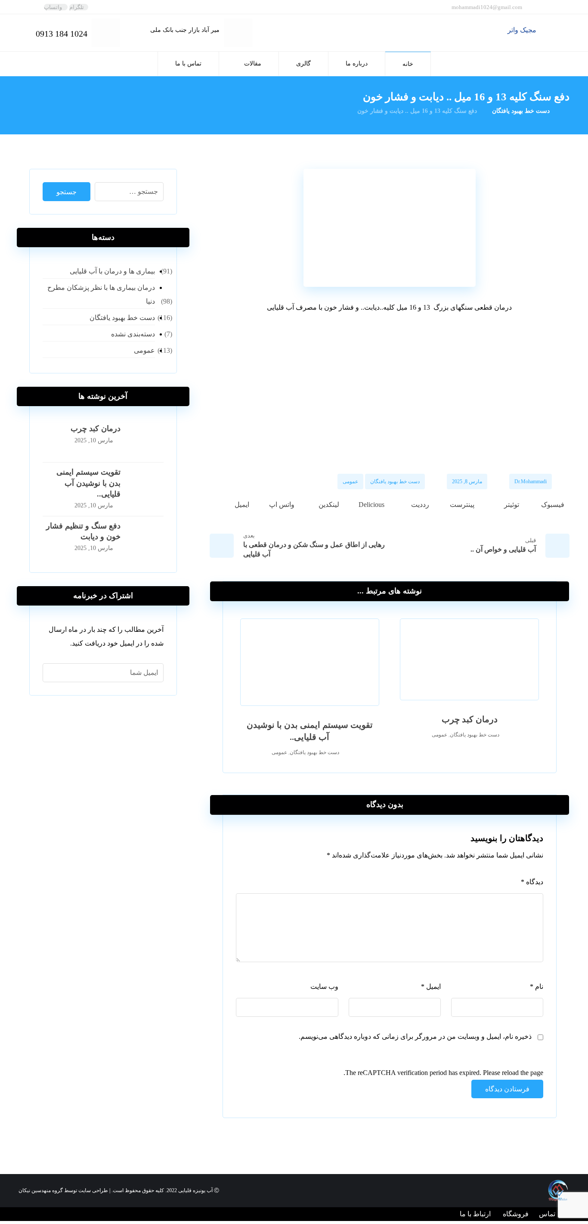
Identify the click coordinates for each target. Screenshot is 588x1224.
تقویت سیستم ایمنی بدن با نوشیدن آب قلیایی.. (88, 483)
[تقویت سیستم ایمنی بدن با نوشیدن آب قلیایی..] (146, 484)
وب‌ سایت (324, 986)
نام (536, 986)
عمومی (350, 481)
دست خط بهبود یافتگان (395, 481)
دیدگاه (532, 881)
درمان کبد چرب (96, 428)
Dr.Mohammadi (530, 481)
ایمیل (431, 986)
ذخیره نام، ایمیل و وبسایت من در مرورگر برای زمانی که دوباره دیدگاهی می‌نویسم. (415, 1036)
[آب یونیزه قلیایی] (553, 31)
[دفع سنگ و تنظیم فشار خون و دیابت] (146, 538)
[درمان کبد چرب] (146, 440)
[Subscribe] (53, 672)
